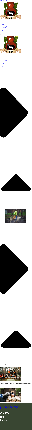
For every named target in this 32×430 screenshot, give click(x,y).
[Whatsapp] (3, 413)
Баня (4, 59)
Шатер (4, 62)
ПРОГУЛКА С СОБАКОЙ (4, 207)
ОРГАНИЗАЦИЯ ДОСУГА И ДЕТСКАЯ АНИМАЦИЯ (8, 364)
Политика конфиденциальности (6, 405)
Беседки (5, 27)
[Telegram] (6, 413)
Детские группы (4, 30)
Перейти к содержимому (3, 0)
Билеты (3, 66)
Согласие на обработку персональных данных (9, 406)
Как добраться (3, 409)
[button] (16, 139)
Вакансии (3, 32)
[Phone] (1, 413)
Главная (3, 23)
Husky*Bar (3, 31)
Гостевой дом (5, 26)
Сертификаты (4, 29)
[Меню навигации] (0, 34)
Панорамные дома (6, 25)
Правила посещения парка (5, 408)
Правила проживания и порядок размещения (9, 407)
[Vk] (3, 417)
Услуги (3, 28)
